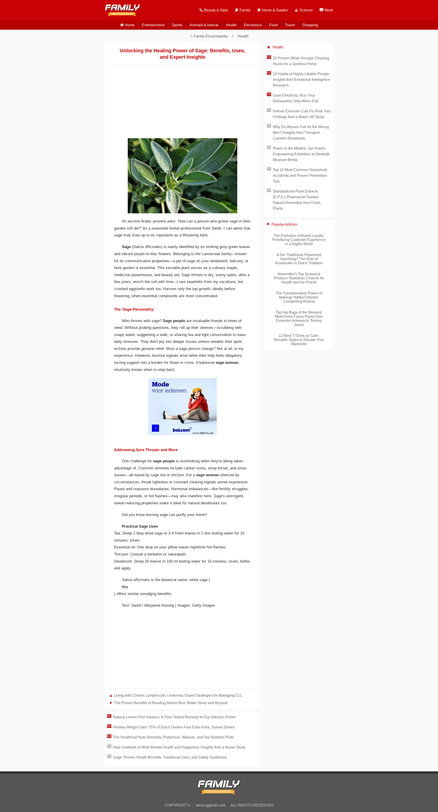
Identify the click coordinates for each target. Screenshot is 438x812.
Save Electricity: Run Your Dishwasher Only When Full (295, 98)
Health (231, 25)
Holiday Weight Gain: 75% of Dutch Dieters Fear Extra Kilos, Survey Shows (174, 727)
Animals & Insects (204, 25)
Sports (177, 25)
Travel (290, 25)
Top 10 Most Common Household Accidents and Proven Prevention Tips (300, 175)
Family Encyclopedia (211, 36)
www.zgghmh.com (210, 805)
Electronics (253, 25)
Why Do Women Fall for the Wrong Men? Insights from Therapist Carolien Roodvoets (301, 132)
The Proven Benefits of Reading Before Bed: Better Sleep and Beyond (170, 703)
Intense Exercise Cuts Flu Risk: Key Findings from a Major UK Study (302, 114)
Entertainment (153, 25)
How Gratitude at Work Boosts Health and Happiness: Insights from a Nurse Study (179, 747)
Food (273, 25)
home (130, 25)
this (125, 587)
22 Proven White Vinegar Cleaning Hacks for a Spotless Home (301, 61)
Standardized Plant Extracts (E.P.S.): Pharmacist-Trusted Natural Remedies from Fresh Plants (297, 199)
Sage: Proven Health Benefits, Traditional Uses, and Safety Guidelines (170, 757)
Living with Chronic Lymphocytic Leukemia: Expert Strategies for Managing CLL (178, 695)
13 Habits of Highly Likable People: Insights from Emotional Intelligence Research (301, 79)
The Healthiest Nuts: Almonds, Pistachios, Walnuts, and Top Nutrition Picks (173, 737)
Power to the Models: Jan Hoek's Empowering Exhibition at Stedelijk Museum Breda (301, 154)
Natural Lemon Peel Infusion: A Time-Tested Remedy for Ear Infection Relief (174, 717)
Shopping (310, 25)
